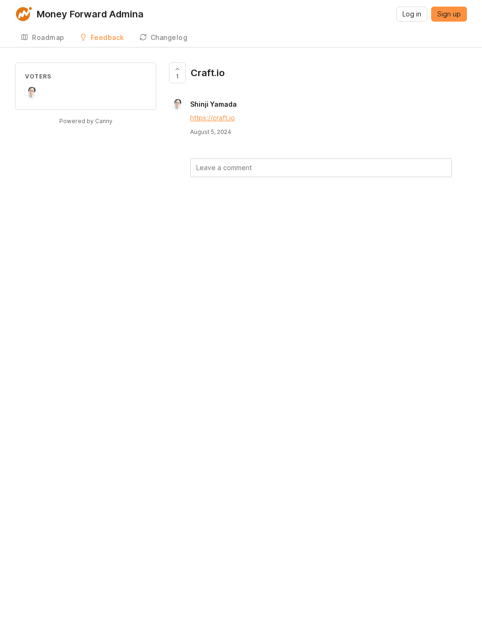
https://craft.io (212, 118)
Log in (411, 14)
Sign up (449, 14)
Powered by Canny (85, 121)
